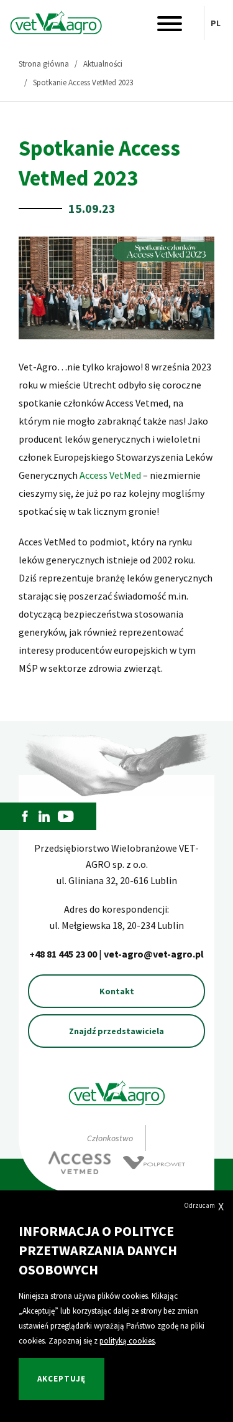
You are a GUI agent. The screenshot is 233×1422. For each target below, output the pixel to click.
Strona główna (44, 64)
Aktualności (102, 64)
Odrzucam (204, 1206)
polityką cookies (127, 1340)
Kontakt (116, 991)
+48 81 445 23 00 (64, 954)
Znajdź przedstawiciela (116, 1031)
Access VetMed (110, 475)
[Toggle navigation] (169, 26)
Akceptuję (61, 1378)
